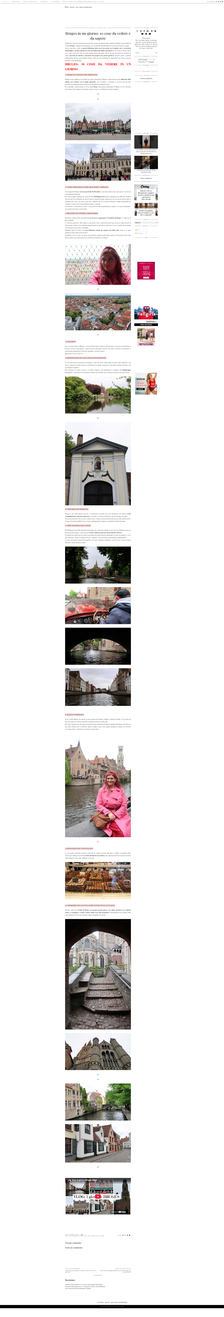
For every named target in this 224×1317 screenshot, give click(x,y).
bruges (76, 1235)
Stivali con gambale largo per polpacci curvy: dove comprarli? (146, 213)
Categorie (55, 1)
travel (81, 1235)
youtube (101, 1235)
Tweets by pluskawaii (146, 78)
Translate (151, 62)
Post (137, 230)
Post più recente (80, 1270)
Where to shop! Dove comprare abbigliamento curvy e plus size (83, 1)
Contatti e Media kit (29, 1)
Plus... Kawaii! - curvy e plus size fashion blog (114, 1302)
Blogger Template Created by (112, 1306)
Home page (5, 1)
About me (15, 1)
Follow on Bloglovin (146, 178)
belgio (71, 1235)
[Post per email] (82, 1234)
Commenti (139, 233)
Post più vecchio (115, 1270)
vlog (97, 1235)
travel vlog (87, 1235)
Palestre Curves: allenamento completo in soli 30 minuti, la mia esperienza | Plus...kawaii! (146, 195)
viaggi (93, 1235)
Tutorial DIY (44, 1)
